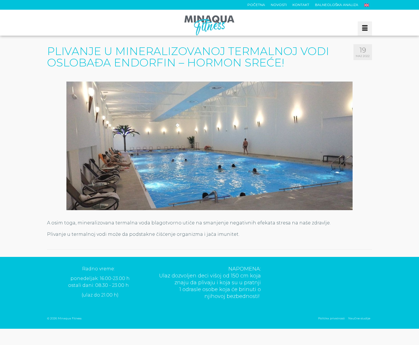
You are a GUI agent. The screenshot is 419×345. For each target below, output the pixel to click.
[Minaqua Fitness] (209, 25)
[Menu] (365, 28)
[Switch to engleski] (366, 5)
